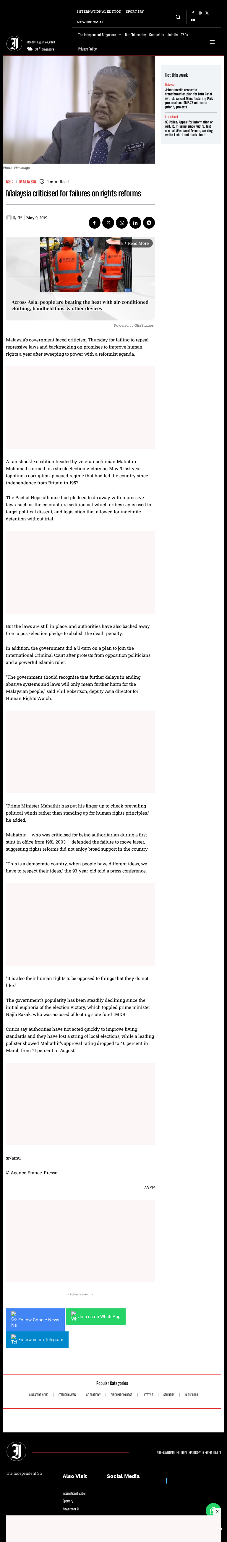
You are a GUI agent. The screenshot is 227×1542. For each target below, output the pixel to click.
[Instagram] (200, 13)
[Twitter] (207, 13)
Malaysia (27, 182)
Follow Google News (38, 1320)
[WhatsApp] (122, 223)
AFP (20, 218)
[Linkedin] (135, 223)
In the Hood (171, 116)
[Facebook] (193, 13)
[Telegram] (149, 223)
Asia (10, 182)
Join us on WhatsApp (99, 1316)
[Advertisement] (80, 407)
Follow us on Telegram (40, 1339)
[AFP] (9, 218)
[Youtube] (193, 20)
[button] (178, 16)
